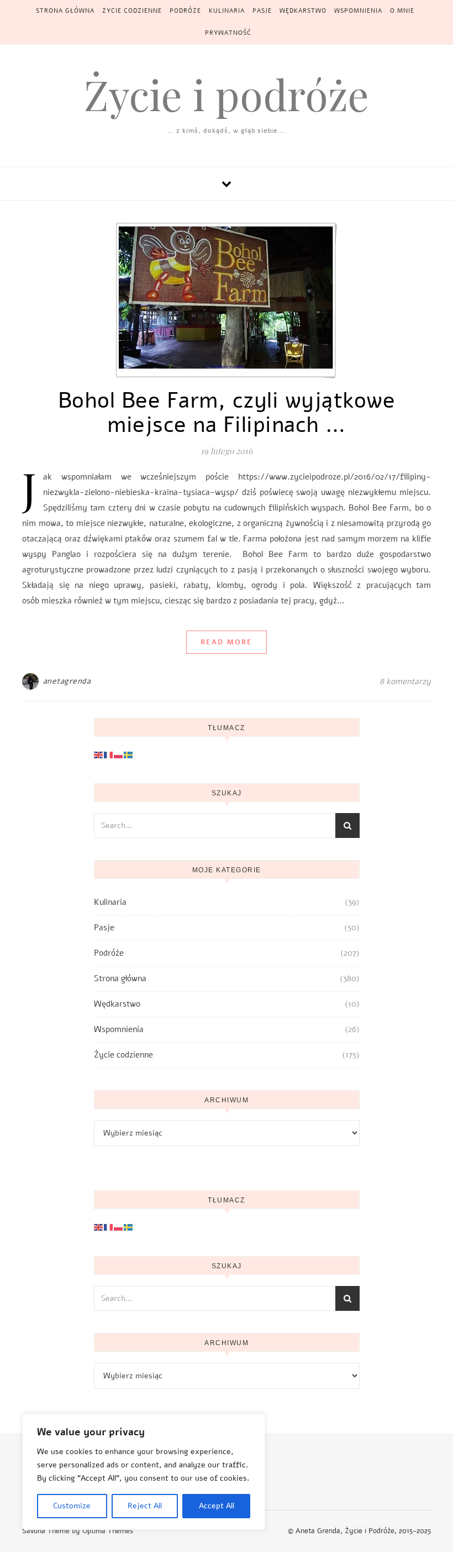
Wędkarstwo (303, 11)
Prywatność (228, 33)
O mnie (402, 11)
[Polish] (119, 754)
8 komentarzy (405, 681)
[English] (99, 754)
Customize (72, 1506)
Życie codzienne (132, 11)
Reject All (145, 1506)
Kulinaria (227, 11)
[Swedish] (129, 754)
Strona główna (65, 11)
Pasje (262, 11)
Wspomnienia (358, 11)
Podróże (185, 11)
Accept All (216, 1506)
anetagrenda (67, 681)
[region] (143, 1472)
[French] (109, 754)
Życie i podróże (226, 94)
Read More (226, 642)
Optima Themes (107, 1531)
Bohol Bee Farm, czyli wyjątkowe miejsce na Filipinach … (227, 413)
